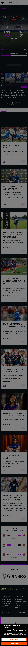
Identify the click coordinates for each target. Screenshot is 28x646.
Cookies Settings (14, 639)
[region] (14, 635)
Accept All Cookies (14, 643)
